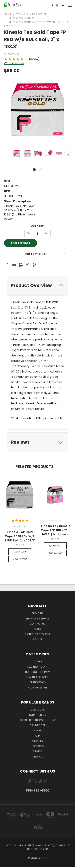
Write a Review (14, 63)
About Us (37, 613)
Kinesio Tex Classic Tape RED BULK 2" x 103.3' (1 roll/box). (55, 530)
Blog (37, 629)
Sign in (29, 634)
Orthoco (38, 746)
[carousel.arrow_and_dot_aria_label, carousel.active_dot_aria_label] (34, 169)
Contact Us (37, 623)
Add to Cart (20, 559)
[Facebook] (7, 265)
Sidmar (37, 751)
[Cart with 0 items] (63, 5)
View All (38, 756)
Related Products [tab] (34, 466)
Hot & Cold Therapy (37, 672)
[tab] (37, 285)
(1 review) (33, 59)
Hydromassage (37, 687)
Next (68, 154)
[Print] (21, 265)
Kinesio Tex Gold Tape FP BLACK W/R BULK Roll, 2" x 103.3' (20, 536)
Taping (37, 661)
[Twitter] (27, 265)
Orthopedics (37, 682)
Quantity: (37, 226)
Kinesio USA (37, 709)
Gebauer (37, 741)
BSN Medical (37, 725)
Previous (7, 154)
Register (44, 634)
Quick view (19, 551)
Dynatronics (37, 715)
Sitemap (37, 639)
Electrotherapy (37, 666)
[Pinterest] (34, 265)
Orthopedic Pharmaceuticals (38, 720)
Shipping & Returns (38, 618)
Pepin (37, 735)
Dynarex (37, 730)
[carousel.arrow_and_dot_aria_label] (40, 169)
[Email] (14, 265)
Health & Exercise (37, 677)
